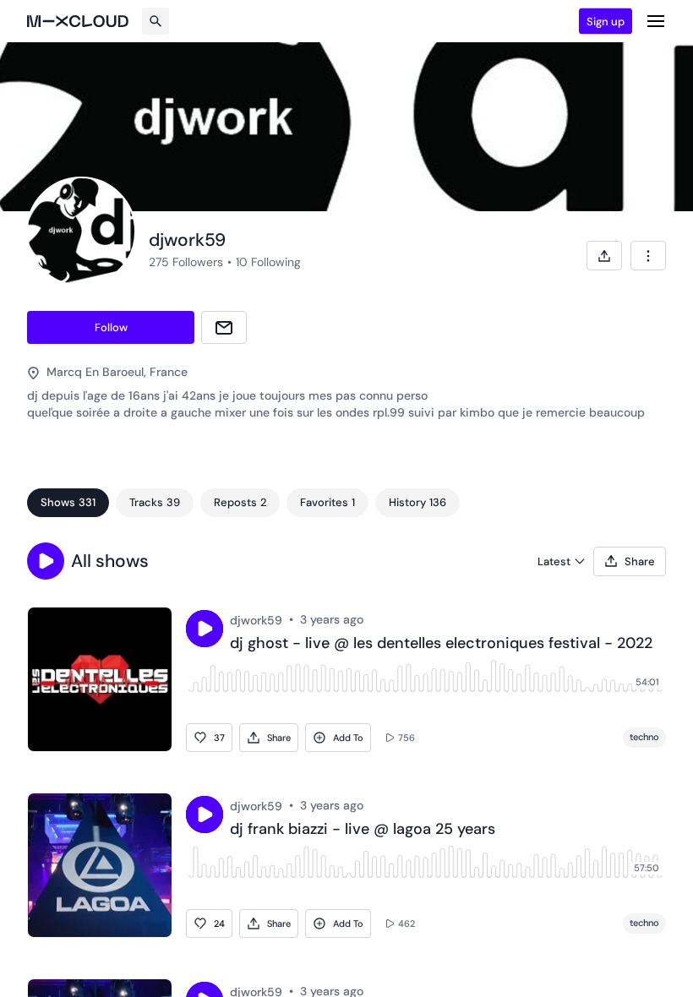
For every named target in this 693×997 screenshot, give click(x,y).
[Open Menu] (656, 21)
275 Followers (186, 262)
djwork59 (256, 620)
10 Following (268, 262)
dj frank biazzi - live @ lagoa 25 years (362, 829)
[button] (45, 561)
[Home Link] (77, 21)
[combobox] (648, 255)
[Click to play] (204, 628)
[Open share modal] (604, 255)
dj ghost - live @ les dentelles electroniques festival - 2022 (441, 643)
